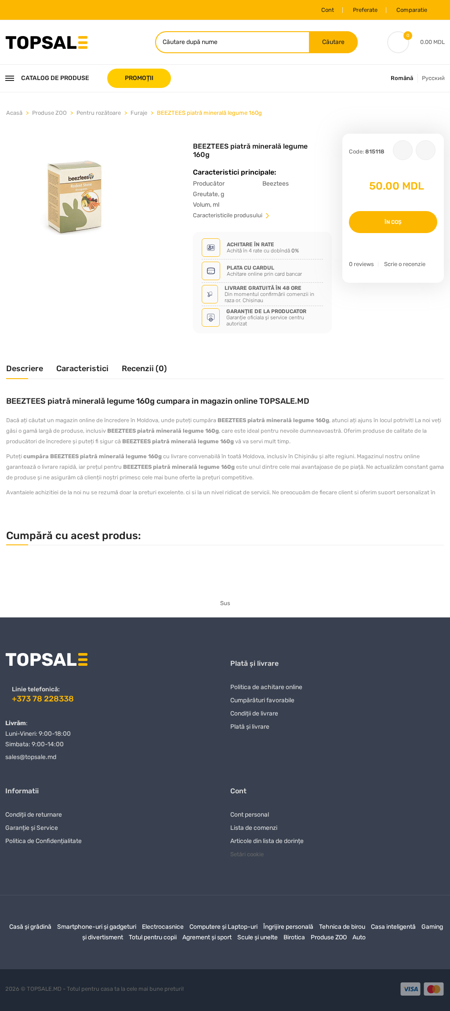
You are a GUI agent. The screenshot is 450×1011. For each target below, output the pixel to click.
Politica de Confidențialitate (43, 841)
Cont (327, 10)
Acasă (14, 112)
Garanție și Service (31, 828)
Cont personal (249, 814)
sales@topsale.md (30, 757)
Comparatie (411, 10)
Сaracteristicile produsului (228, 215)
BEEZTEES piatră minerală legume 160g (209, 112)
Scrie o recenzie (404, 264)
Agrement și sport (207, 937)
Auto (359, 937)
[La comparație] (425, 150)
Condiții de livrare (254, 713)
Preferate (365, 10)
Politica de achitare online (266, 687)
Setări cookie (247, 854)
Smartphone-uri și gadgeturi (96, 927)
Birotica (294, 937)
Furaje (139, 112)
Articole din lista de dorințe (267, 841)
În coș (393, 222)
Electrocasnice (163, 927)
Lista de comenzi (253, 828)
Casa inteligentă (393, 927)
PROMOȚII (139, 78)
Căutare (333, 42)
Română (402, 78)
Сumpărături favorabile (262, 700)
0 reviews (361, 264)
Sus (225, 603)
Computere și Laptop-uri (223, 927)
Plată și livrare (249, 726)
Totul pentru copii (153, 937)
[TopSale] (46, 41)
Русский (433, 78)
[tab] (24, 372)
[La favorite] (403, 150)
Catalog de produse (55, 78)
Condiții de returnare (33, 814)
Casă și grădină (30, 927)
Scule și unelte (257, 937)
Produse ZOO (49, 112)
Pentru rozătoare (98, 112)
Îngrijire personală (288, 927)
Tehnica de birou (342, 927)
